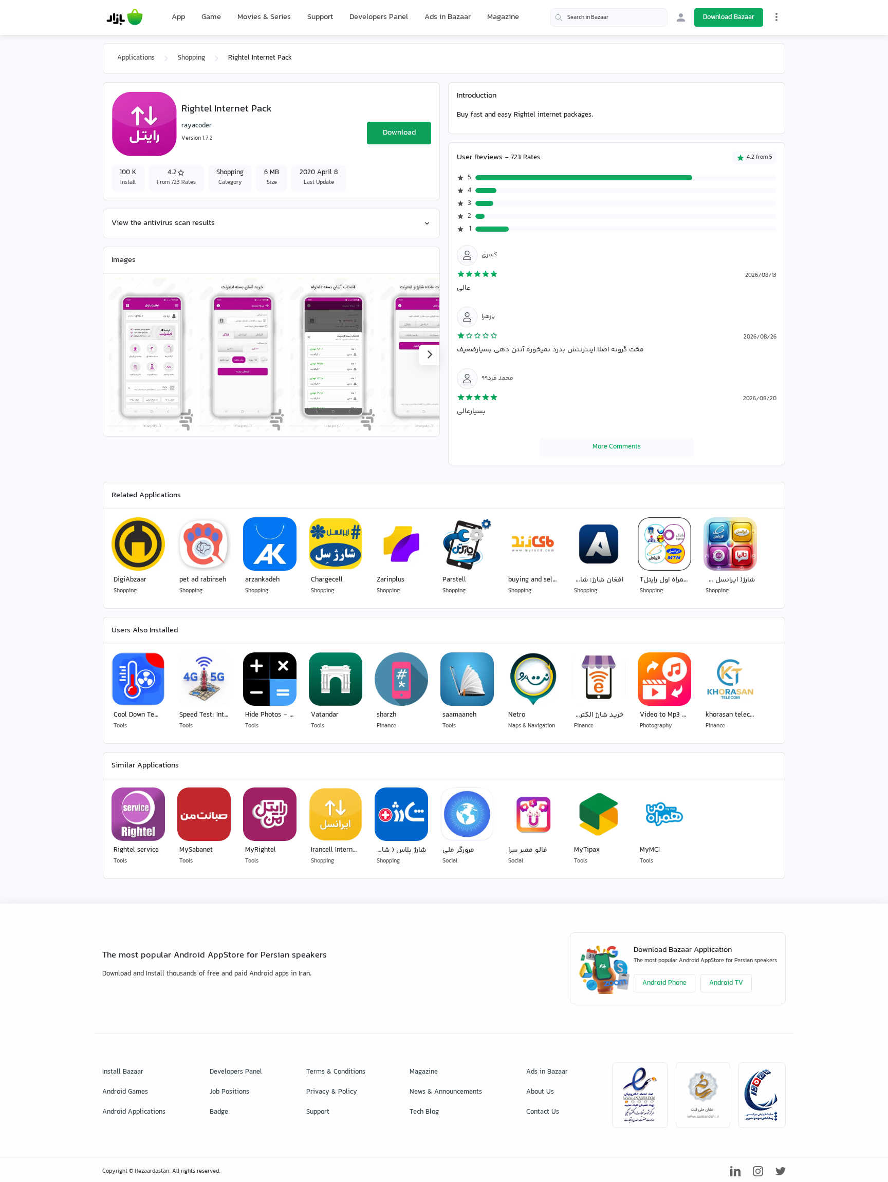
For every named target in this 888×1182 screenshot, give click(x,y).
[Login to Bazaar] (681, 17)
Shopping (191, 58)
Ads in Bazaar (447, 17)
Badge (219, 1112)
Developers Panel (378, 17)
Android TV (726, 983)
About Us (540, 1092)
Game (211, 17)
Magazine (503, 17)
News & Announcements (446, 1092)
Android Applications (133, 1112)
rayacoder (196, 126)
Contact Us (542, 1112)
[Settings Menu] (776, 17)
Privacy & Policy (331, 1092)
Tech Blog (424, 1112)
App (178, 17)
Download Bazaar (728, 17)
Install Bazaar (122, 1072)
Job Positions (229, 1092)
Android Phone (664, 983)
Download (399, 132)
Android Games (125, 1092)
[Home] (124, 17)
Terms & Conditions (335, 1072)
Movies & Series (264, 17)
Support (320, 17)
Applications (136, 58)
